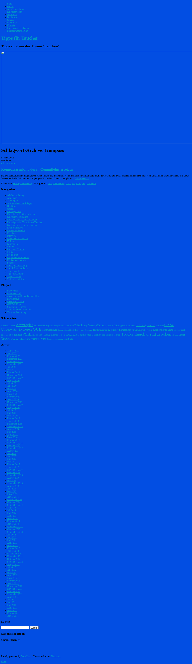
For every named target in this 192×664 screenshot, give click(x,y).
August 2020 (13, 380)
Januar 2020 (13, 399)
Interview (11, 236)
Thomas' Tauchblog (16, 312)
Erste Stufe (160, 325)
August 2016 (13, 478)
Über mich (12, 22)
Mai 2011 (11, 605)
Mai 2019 (11, 413)
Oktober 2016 (13, 472)
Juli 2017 (11, 453)
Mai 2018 (11, 432)
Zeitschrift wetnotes (54, 339)
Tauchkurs (71, 334)
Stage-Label (5, 335)
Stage (170, 329)
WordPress (26, 656)
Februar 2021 (13, 372)
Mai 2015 (11, 491)
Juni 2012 (11, 570)
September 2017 (15, 448)
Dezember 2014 (14, 499)
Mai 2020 (11, 388)
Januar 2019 (13, 421)
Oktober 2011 (13, 591)
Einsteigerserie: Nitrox (17, 217)
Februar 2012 (13, 580)
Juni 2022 (11, 353)
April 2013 (12, 542)
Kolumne (11, 241)
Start (9, 3)
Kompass (80, 183)
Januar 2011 (13, 616)
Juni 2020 (11, 386)
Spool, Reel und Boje (17, 268)
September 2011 (14, 594)
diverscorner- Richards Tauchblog (23, 296)
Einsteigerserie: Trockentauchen (22, 225)
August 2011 (13, 597)
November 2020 (15, 377)
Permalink (91, 183)
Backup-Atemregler (51, 325)
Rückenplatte (160, 329)
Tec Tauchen (108, 335)
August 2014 (13, 507)
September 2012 (15, 561)
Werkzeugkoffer (24, 339)
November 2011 (14, 588)
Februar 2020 (13, 396)
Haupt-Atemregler (86, 330)
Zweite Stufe (67, 339)
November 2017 (15, 442)
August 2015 (13, 486)
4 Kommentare (8, 163)
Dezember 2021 (14, 358)
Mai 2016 (11, 480)
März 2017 (12, 461)
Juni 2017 (11, 456)
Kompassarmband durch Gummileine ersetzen (37, 169)
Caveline (110, 325)
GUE (37, 329)
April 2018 (12, 434)
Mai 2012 (11, 572)
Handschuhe (74, 330)
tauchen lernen (58, 335)
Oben (3, 661)
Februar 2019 (13, 418)
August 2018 (13, 429)
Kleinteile (113, 329)
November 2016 (15, 469)
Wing (43, 338)
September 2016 (15, 475)
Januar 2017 (13, 467)
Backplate (37, 325)
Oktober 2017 (13, 445)
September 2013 (15, 532)
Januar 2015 (13, 496)
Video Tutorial (14, 276)
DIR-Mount (58, 183)
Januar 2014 (13, 524)
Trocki (5, 338)
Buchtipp (11, 206)
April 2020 (12, 391)
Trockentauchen (171, 334)
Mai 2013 (11, 540)
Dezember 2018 (14, 423)
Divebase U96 (14, 293)
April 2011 (12, 607)
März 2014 (12, 518)
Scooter (10, 263)
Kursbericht (12, 244)
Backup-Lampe (67, 325)
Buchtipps (12, 17)
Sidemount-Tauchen (16, 307)
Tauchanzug (13, 271)
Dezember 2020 (14, 375)
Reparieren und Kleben (18, 257)
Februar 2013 (13, 548)
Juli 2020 (11, 383)
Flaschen (11, 233)
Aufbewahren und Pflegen (19, 203)
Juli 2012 (11, 567)
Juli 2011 (11, 599)
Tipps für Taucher (19, 38)
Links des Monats (15, 249)
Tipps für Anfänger (16, 273)
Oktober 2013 (13, 529)
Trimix (117, 334)
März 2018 (12, 437)
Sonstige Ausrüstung (22, 183)
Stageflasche (17, 334)
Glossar (10, 20)
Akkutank (11, 325)
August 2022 (13, 350)
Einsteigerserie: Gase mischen (21, 214)
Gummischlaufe (49, 329)
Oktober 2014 (13, 502)
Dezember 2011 (14, 586)
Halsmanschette (63, 330)
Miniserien (12, 14)
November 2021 (15, 361)
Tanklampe (31, 334)
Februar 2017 (13, 464)
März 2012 (12, 578)
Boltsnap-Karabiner (97, 325)
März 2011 (12, 610)
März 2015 (12, 494)
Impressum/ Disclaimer (18, 28)
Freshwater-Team (15, 301)
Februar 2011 (13, 613)
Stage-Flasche (180, 330)
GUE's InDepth (14, 304)
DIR (50, 183)
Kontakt (11, 25)
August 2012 (13, 564)
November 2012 (15, 556)
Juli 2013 (11, 534)
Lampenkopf (126, 329)
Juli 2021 (11, 367)
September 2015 (15, 483)
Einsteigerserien (14, 12)
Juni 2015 (11, 488)
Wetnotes (35, 338)
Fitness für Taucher (16, 230)
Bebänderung (80, 325)
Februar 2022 (13, 356)
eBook (10, 6)
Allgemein (12, 198)
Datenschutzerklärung (17, 30)
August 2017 (13, 450)
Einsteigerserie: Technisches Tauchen (24, 222)
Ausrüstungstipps (15, 9)
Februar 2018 (13, 440)
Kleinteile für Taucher (17, 238)
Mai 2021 (11, 369)
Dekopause (12, 290)
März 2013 (12, 545)
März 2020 (12, 394)
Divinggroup (13, 298)
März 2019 (12, 415)
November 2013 (15, 526)
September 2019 (15, 404)
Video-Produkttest (15, 279)
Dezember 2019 (14, 402)
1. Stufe (4, 325)
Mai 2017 (11, 459)
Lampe (10, 246)
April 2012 (12, 575)
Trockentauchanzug (138, 334)
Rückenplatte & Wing (17, 260)
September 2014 (15, 505)
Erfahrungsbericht (15, 227)
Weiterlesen (82, 178)
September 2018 (15, 426)
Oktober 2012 (13, 559)
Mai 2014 (11, 513)
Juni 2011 (11, 602)
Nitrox (137, 329)
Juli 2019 (11, 410)
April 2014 (12, 515)
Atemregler (12, 200)
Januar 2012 (13, 583)
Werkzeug (14, 339)
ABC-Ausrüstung (15, 195)
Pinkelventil (146, 330)
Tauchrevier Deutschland (19, 309)
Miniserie (11, 252)
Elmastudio (56, 656)
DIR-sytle (70, 183)
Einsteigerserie (14, 211)
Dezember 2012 (14, 553)
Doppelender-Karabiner (126, 325)
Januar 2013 (13, 551)
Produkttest (12, 254)
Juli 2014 (11, 510)
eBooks (10, 208)
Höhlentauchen (100, 330)
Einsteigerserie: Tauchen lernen (22, 219)
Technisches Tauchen (89, 334)
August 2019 (13, 407)
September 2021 (15, 364)
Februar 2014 (13, 521)
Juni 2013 (11, 537)
